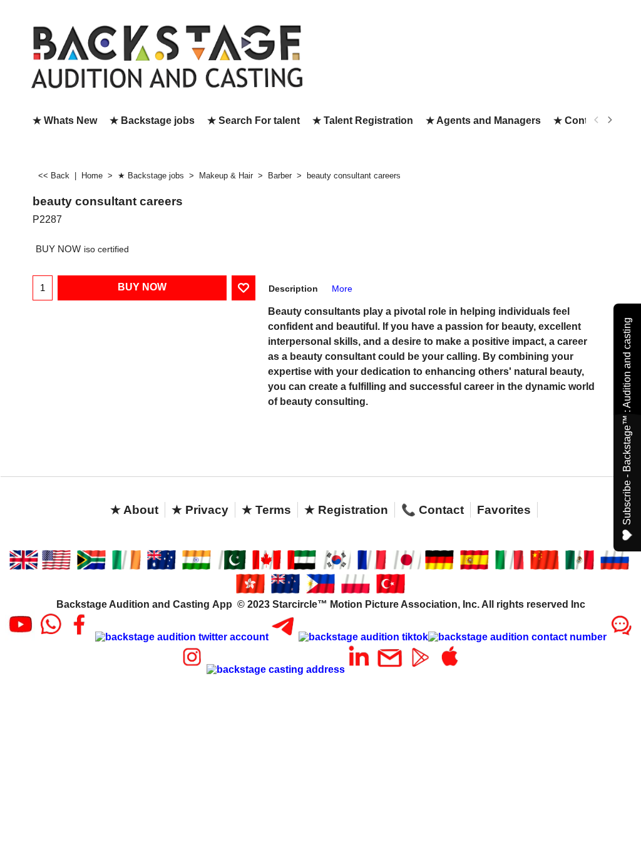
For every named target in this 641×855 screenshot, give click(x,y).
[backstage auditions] (167, 55)
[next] (609, 120)
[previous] (596, 120)
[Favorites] (243, 288)
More (342, 289)
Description (293, 289)
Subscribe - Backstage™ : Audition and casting (627, 421)
